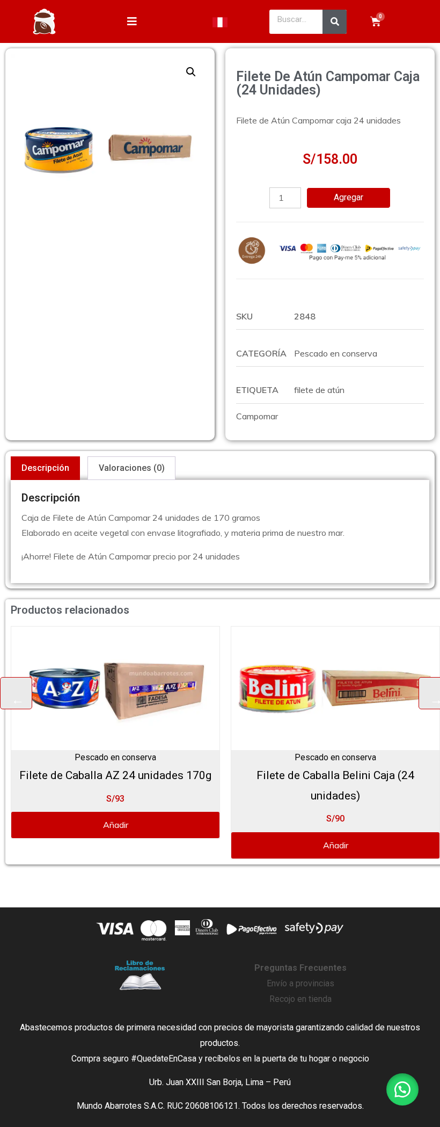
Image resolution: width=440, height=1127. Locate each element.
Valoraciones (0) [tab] (132, 468)
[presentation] (16, 693)
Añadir (108, 824)
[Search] (334, 22)
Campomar (257, 416)
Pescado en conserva (335, 353)
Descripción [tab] (45, 468)
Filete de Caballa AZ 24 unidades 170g (108, 775)
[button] (191, 72)
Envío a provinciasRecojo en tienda (300, 983)
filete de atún (319, 389)
